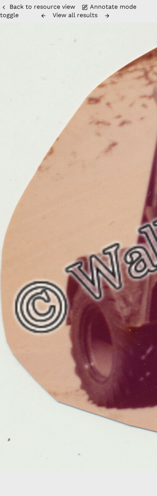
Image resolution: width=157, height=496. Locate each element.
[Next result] (107, 16)
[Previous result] (43, 16)
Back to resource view (42, 6)
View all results (75, 15)
